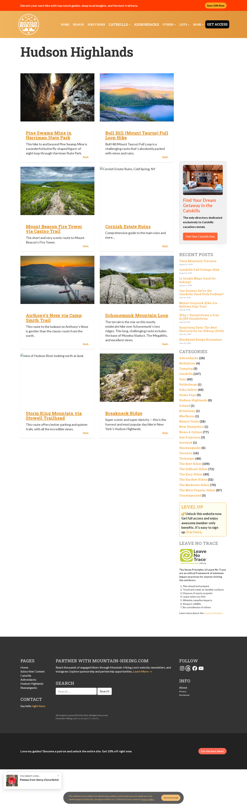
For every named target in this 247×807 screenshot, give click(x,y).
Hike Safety (188, 390)
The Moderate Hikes (194, 485)
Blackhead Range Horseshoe (200, 339)
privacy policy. (147, 799)
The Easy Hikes (191, 474)
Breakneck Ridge (123, 413)
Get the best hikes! (212, 751)
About (183, 687)
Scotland (185, 442)
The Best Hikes (190, 464)
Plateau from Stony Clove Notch (39, 779)
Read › (86, 156)
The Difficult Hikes (193, 469)
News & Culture (190, 432)
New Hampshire (191, 426)
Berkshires (187, 363)
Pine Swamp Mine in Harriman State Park (49, 135)
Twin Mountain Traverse (197, 261)
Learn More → (142, 671)
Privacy (182, 691)
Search (78, 24)
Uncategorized (190, 495)
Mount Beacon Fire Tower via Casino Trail (54, 229)
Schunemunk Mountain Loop (136, 315)
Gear (182, 379)
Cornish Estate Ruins (128, 226)
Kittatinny (187, 411)
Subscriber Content (32, 671)
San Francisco (189, 437)
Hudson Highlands (193, 400)
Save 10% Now (215, 5)
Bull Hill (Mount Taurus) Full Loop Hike (136, 135)
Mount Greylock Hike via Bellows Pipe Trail (198, 304)
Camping (186, 368)
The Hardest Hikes (193, 479)
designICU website (90, 718)
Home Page (187, 395)
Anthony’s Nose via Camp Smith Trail (54, 317)
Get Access (217, 24)
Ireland (184, 405)
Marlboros (187, 416)
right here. (39, 706)
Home (65, 24)
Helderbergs (188, 384)
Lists (183, 24)
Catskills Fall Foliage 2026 (199, 270)
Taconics (186, 453)
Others (168, 24)
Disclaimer (184, 695)
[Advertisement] (203, 99)
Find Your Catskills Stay (200, 236)
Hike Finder (96, 24)
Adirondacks (146, 24)
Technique (187, 458)
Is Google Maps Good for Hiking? (197, 280)
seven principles (213, 613)
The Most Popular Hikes (197, 490)
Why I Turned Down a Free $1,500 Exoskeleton (199, 316)
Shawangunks (190, 448)
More (197, 24)
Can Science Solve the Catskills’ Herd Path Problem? (201, 292)
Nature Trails (189, 421)
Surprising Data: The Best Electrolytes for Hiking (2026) (201, 329)
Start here (193, 532)
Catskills (119, 24)
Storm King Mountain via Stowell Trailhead (54, 415)
